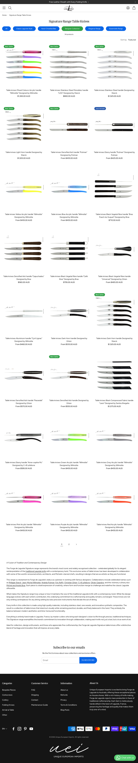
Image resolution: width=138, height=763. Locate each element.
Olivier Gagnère (97, 582)
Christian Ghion (70, 582)
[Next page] (76, 544)
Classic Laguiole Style (24, 29)
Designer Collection (72, 29)
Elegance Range (94, 29)
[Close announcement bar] (135, 2)
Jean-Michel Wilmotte (31, 582)
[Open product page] (23, 189)
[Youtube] (31, 729)
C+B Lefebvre (84, 582)
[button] (4, 8)
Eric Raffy (59, 582)
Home (4, 15)
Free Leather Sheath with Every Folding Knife (68, 2)
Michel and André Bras (15, 585)
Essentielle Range (116, 29)
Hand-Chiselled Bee (48, 29)
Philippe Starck (15, 582)
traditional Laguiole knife (36, 571)
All (6, 29)
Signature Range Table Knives (20, 15)
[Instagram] (19, 729)
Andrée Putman (48, 582)
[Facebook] (13, 729)
